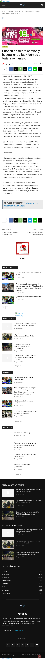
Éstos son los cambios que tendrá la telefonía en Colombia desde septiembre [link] (25, 445)
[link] (5, 1)
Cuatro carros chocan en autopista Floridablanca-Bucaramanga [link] (22, 346)
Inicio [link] (3, 11)
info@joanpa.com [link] (18, 630)
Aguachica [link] (10, 11)
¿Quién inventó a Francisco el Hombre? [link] (28, 297)
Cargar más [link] (18, 366)
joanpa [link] (8, 64)
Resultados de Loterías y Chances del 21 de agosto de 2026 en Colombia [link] (25, 357)
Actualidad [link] (5, 279)
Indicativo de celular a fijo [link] (22, 433)
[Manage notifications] (39, 656)
